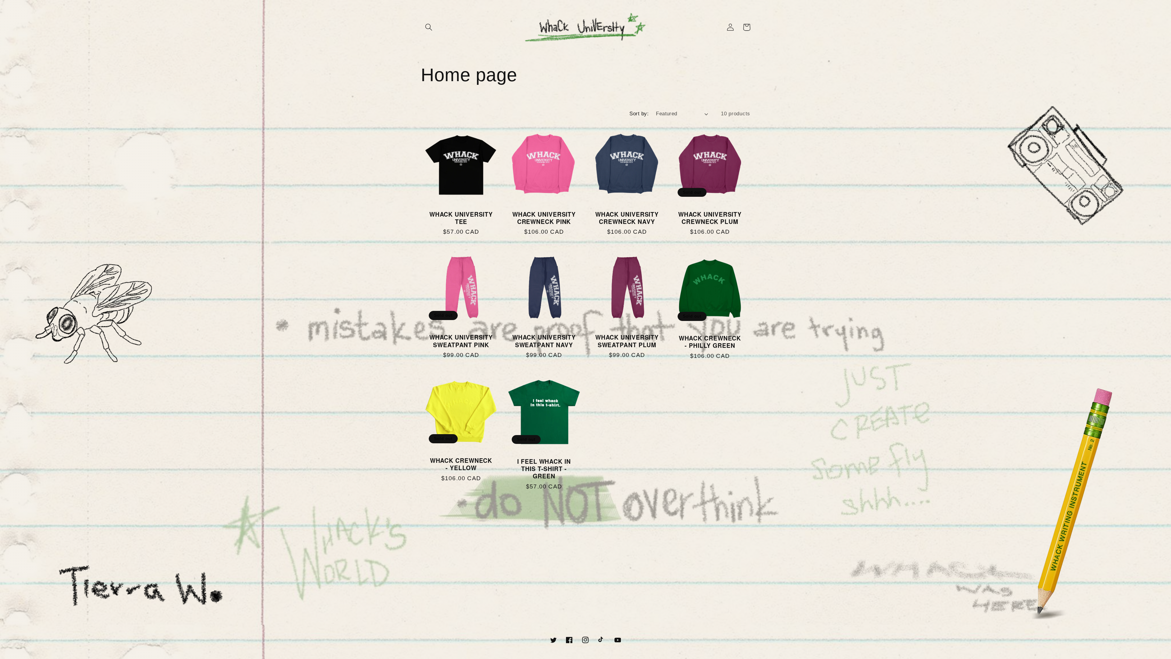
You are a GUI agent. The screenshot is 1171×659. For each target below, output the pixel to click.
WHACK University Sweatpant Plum (627, 340)
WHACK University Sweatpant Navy (544, 340)
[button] (429, 27)
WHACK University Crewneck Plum (710, 218)
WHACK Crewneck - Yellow (461, 464)
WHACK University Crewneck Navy (627, 218)
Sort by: (639, 114)
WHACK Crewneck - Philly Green (710, 341)
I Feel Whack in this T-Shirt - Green (544, 469)
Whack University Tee (461, 218)
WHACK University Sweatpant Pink (461, 340)
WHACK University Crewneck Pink (544, 218)
